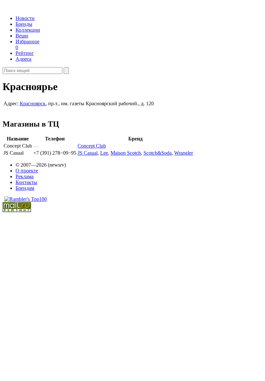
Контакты (26, 182)
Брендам (25, 188)
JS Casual (88, 153)
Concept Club (92, 146)
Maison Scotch (126, 153)
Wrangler (183, 153)
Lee (104, 153)
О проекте (27, 170)
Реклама (25, 176)
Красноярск (33, 103)
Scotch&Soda (157, 153)
